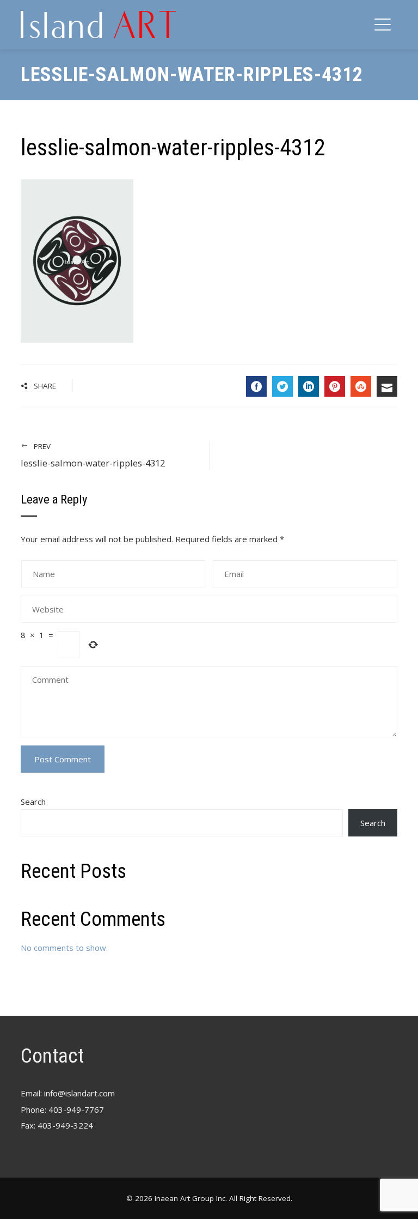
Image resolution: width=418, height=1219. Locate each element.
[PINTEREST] (334, 386)
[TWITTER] (282, 386)
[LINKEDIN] (308, 386)
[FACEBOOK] (256, 386)
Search (33, 801)
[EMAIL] (387, 386)
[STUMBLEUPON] (361, 386)
